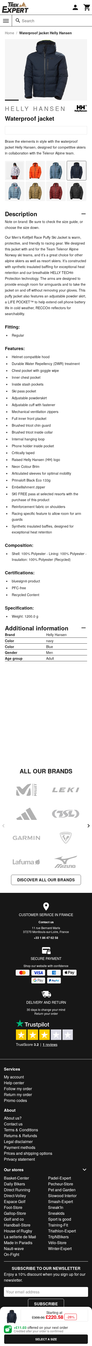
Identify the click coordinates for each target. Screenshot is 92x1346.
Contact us (46, 922)
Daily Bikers (14, 1184)
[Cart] (87, 7)
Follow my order (18, 1088)
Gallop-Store (15, 1213)
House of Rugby (18, 1231)
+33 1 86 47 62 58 (46, 937)
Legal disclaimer (18, 1141)
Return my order (18, 1094)
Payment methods (19, 1147)
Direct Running (17, 1190)
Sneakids (56, 1213)
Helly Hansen (35, 108)
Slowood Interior (62, 1195)
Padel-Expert (59, 1178)
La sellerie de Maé (20, 1237)
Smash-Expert (60, 1201)
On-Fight (11, 1254)
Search (28, 21)
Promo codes (15, 1100)
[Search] (18, 20)
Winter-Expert (60, 1248)
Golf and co (14, 1219)
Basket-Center (16, 1178)
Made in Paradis (18, 1242)
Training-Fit (58, 1225)
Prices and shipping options (28, 1153)
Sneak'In (55, 1207)
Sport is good (59, 1219)
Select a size (46, 1339)
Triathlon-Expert (62, 1231)
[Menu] (6, 21)
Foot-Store (13, 1207)
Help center (14, 1083)
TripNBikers (58, 1237)
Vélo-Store (57, 1242)
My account (14, 1077)
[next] (88, 825)
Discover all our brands (46, 880)
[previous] (3, 825)
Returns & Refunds (20, 1135)
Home (9, 32)
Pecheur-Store (60, 1184)
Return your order (46, 1013)
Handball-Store (17, 1225)
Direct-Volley (15, 1195)
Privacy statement (19, 1159)
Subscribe (46, 1304)
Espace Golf (14, 1201)
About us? (13, 1118)
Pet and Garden (62, 1190)
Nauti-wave (14, 1248)
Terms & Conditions (21, 1130)
